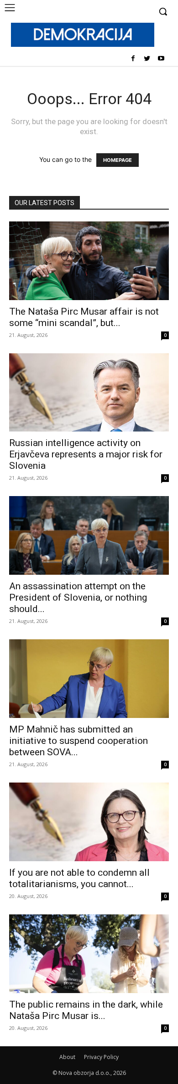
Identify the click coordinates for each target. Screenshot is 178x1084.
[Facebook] (133, 59)
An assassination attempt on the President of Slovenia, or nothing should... (78, 597)
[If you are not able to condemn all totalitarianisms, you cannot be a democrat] (89, 822)
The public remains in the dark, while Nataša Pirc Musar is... (86, 1010)
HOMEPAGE (117, 160)
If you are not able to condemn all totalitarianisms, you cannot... (79, 878)
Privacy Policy (101, 1057)
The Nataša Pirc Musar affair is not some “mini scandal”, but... (84, 317)
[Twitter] (147, 59)
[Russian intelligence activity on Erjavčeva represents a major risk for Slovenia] (89, 392)
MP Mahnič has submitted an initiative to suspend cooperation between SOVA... (78, 741)
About (67, 1057)
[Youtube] (161, 59)
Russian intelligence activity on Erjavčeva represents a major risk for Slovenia (85, 454)
